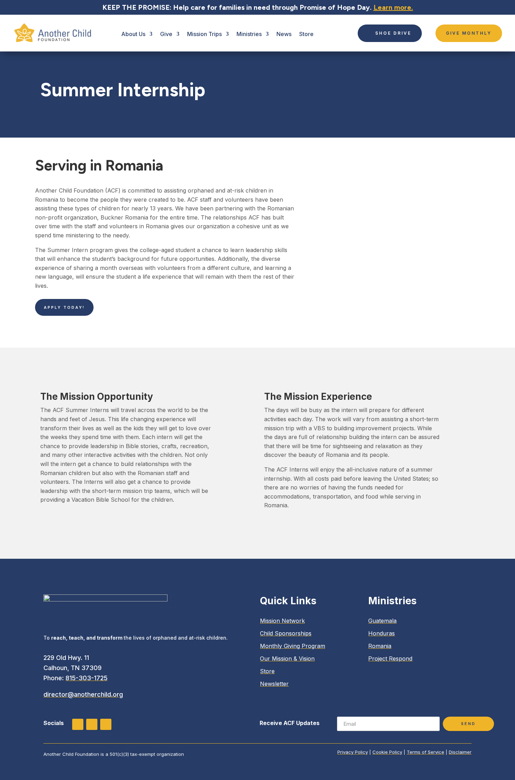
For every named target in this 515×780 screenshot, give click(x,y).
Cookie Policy (387, 752)
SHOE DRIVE (393, 33)
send (468, 723)
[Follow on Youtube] (105, 724)
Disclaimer (460, 752)
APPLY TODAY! (64, 307)
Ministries (249, 33)
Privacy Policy (352, 752)
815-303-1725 (87, 678)
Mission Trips (204, 33)
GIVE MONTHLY (469, 33)
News (283, 33)
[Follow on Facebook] (91, 724)
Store (306, 33)
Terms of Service (425, 752)
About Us (133, 33)
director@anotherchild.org (83, 694)
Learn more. (393, 7)
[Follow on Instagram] (77, 724)
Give (166, 33)
